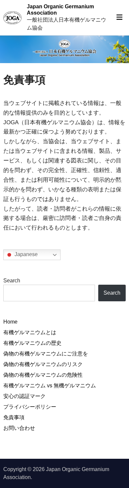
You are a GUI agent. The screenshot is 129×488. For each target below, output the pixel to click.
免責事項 (13, 417)
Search (11, 280)
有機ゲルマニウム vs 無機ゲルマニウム (49, 385)
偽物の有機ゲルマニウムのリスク (43, 364)
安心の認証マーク (24, 396)
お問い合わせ (19, 428)
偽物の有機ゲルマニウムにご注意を (45, 353)
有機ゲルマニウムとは (29, 332)
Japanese (25, 254)
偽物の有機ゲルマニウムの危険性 (43, 375)
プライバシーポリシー (29, 407)
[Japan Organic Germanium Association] (64, 49)
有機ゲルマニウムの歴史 (32, 343)
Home (10, 322)
